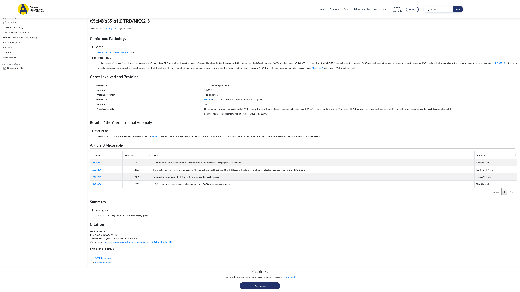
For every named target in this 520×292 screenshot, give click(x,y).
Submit (412, 9)
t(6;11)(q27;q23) (499, 63)
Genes (347, 9)
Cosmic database (103, 262)
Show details (290, 277)
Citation (7, 52)
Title (156, 155)
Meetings (372, 9)
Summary (7, 47)
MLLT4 (320, 68)
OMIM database (103, 257)
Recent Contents (397, 9)
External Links (9, 57)
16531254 (96, 169)
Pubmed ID (97, 155)
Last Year (129, 155)
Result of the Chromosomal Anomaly (20, 37)
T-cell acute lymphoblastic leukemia (112, 52)
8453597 (95, 162)
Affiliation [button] (126, 28)
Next (512, 191)
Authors (481, 155)
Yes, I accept (260, 286)
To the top (12, 22)
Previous (495, 191)
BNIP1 (155, 136)
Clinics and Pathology (13, 27)
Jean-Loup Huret (111, 28)
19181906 (96, 177)
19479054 (96, 184)
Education (359, 9)
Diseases (334, 9)
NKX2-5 (208, 99)
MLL (314, 68)
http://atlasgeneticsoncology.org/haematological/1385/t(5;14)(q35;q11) (138, 241)
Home (322, 9)
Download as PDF (15, 68)
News (384, 9)
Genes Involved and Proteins (16, 32)
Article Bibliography (12, 42)
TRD (206, 85)
